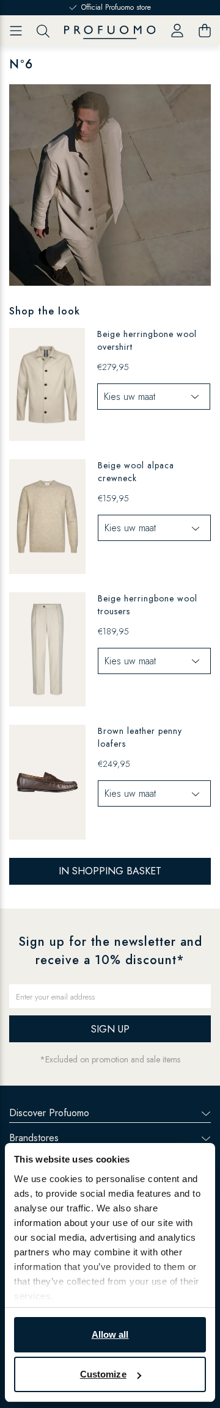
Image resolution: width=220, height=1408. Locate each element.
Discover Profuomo (49, 1113)
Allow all (110, 1334)
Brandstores (34, 1138)
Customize (103, 1374)
